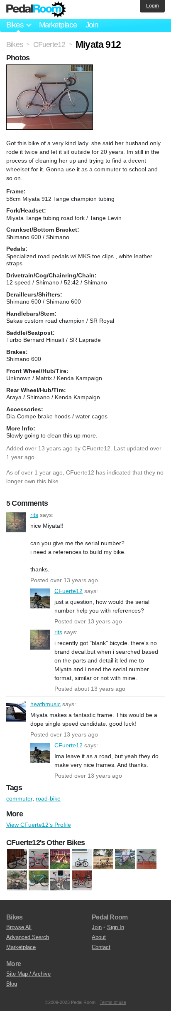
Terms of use (113, 1002)
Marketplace (58, 24)
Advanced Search (27, 937)
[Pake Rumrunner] (38, 881)
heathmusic (16, 712)
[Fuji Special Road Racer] (146, 859)
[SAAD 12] (82, 881)
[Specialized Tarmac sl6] (82, 859)
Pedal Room (36, 9)
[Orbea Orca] (17, 881)
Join (92, 24)
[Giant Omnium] (17, 859)
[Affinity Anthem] (103, 859)
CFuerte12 (96, 448)
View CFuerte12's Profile (38, 824)
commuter (19, 798)
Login (152, 6)
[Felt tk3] (125, 859)
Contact (101, 947)
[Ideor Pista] (60, 859)
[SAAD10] (60, 881)
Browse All (19, 927)
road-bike (48, 798)
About (99, 937)
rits (16, 522)
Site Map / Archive (28, 974)
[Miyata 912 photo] (50, 68)
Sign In (115, 927)
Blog (11, 984)
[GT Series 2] (38, 859)
